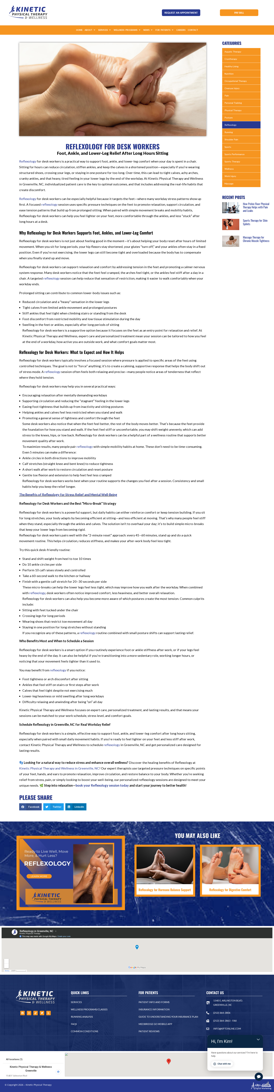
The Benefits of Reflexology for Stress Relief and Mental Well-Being (68, 494)
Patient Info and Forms (154, 1002)
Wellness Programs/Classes (89, 1009)
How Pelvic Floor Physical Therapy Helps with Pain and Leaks (256, 207)
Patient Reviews (149, 1031)
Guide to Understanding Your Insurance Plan (168, 1016)
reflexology (49, 204)
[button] (90, 30)
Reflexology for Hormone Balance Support (165, 889)
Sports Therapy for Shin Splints (255, 222)
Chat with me (224, 1064)
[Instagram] (29, 1013)
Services (76, 1002)
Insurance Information (154, 1009)
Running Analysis (82, 1016)
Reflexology (27, 161)
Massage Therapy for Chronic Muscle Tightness (256, 239)
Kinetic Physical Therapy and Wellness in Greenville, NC (59, 768)
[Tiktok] (35, 1013)
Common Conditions (84, 1031)
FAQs (74, 1024)
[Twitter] (42, 1013)
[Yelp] (48, 1013)
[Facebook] (22, 1013)
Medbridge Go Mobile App (155, 1024)
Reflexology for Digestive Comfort (230, 889)
